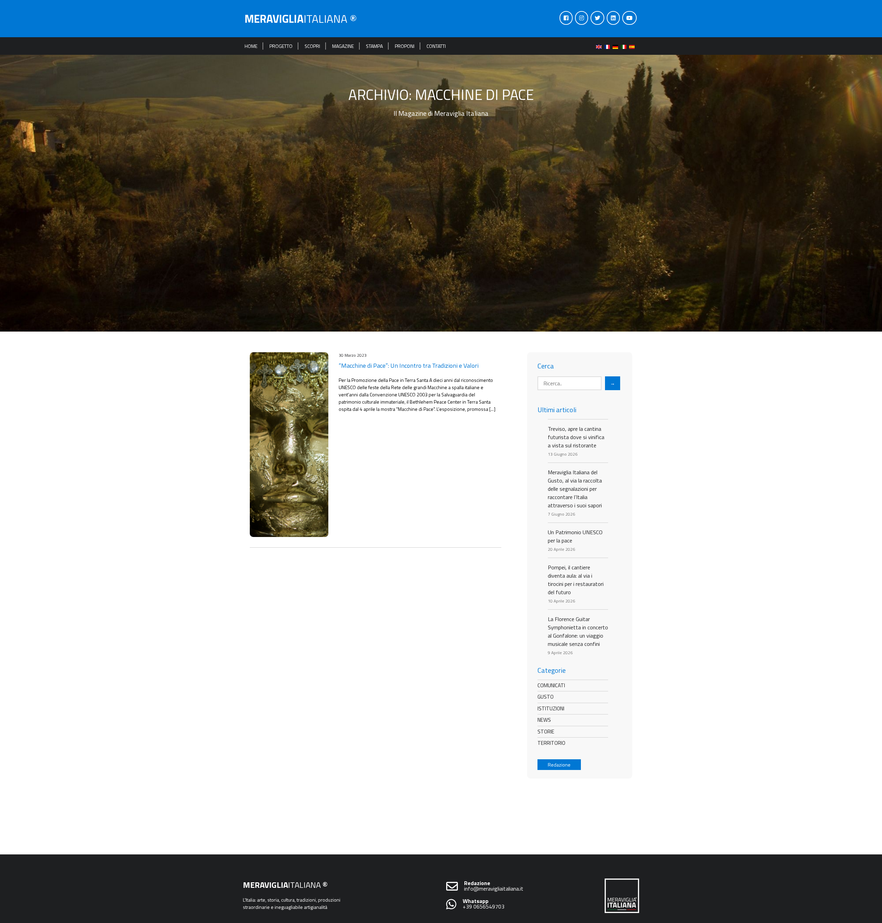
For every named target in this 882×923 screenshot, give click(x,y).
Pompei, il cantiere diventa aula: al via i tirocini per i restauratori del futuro (576, 579)
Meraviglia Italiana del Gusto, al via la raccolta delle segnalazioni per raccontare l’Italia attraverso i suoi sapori (575, 488)
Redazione (559, 764)
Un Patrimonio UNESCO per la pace (575, 536)
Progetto (281, 46)
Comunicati (551, 685)
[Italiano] (625, 46)
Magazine (343, 46)
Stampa (374, 46)
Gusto (545, 697)
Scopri (312, 46)
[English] (600, 46)
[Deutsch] (617, 46)
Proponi (404, 46)
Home (251, 46)
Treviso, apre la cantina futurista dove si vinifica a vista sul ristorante (576, 437)
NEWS (544, 720)
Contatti (436, 46)
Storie (545, 732)
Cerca (545, 366)
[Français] (608, 46)
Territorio (551, 743)
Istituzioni (550, 708)
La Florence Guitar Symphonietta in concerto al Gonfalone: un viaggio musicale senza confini (578, 631)
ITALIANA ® (301, 18)
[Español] (633, 46)
